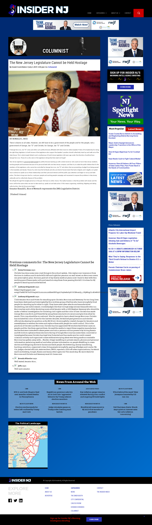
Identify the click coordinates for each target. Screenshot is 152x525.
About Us (48, 492)
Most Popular (116, 128)
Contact (100, 488)
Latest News (134, 129)
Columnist (52, 67)
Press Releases (114, 225)
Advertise (48, 496)
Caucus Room (76, 503)
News (73, 492)
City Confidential (77, 499)
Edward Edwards (77, 507)
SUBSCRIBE (125, 87)
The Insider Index (103, 492)
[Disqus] (54, 228)
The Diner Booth (77, 496)
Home (47, 488)
